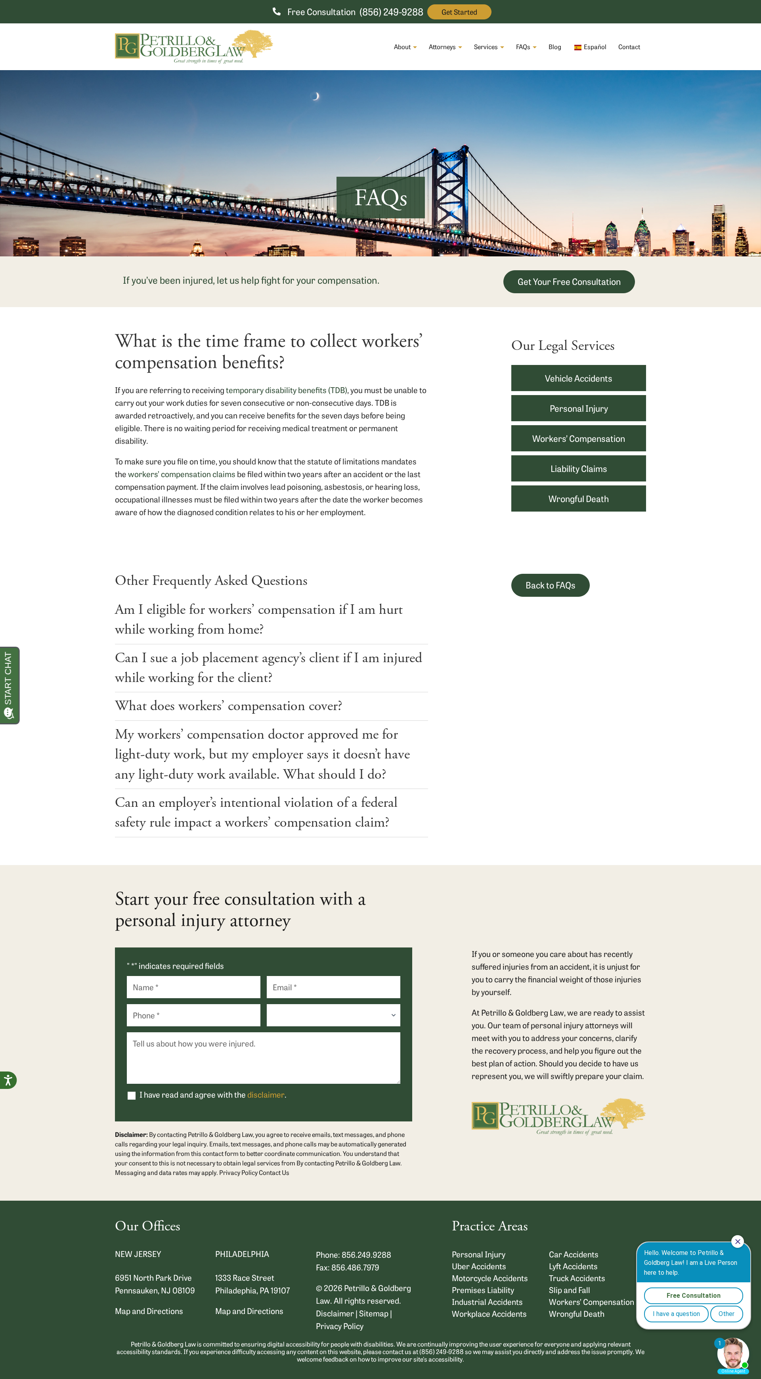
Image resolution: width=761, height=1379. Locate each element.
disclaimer (266, 1094)
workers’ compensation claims (181, 473)
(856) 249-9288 (391, 11)
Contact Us (274, 1172)
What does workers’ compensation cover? (228, 706)
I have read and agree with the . (213, 1095)
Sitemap (373, 1313)
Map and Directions (149, 1310)
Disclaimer (335, 1313)
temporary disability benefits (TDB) (286, 389)
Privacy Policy (238, 1172)
